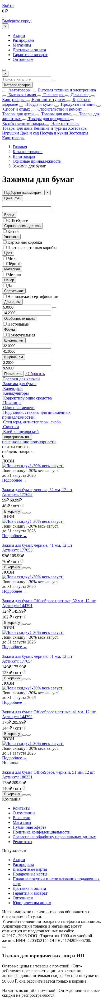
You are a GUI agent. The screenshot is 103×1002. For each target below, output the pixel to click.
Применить (13, 374)
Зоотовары (78, 133)
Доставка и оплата (29, 50)
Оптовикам (23, 59)
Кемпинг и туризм (48, 99)
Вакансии (21, 817)
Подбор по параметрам (22, 193)
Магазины (22, 45)
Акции (19, 35)
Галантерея (52, 94)
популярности (43, 442)
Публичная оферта (29, 827)
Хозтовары (77, 128)
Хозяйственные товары (23, 123)
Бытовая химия (21, 94)
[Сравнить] (24, 512)
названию (20, 442)
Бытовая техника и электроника (66, 90)
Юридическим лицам (32, 902)
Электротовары (64, 123)
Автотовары (19, 90)
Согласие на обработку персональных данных (54, 837)
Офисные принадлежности (37, 161)
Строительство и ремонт (59, 109)
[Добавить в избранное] (28, 512)
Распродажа (23, 40)
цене (6, 442)
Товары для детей (18, 114)
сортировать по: (17, 437)
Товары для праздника (48, 118)
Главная (20, 147)
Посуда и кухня (38, 104)
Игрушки (10, 133)
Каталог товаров (17, 85)
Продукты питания (77, 104)
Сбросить (35, 373)
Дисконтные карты (30, 869)
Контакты (21, 808)
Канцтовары (13, 99)
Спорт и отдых (16, 109)
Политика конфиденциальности (42, 832)
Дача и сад (80, 94)
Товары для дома (56, 114)
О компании (24, 813)
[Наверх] (4, 947)
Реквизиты (22, 841)
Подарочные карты (30, 874)
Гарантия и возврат (30, 54)
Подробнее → (14, 480)
